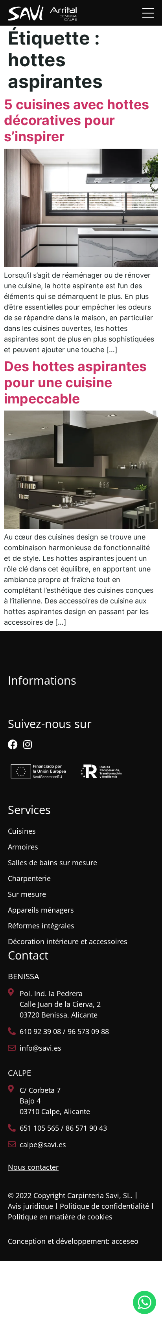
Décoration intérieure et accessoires (67, 941)
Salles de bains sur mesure (52, 862)
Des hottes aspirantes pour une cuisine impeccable (75, 382)
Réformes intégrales (41, 925)
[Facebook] (13, 744)
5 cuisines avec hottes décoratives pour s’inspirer (76, 120)
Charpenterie (29, 878)
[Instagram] (27, 744)
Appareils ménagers (41, 910)
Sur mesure (27, 894)
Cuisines (22, 831)
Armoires (23, 846)
